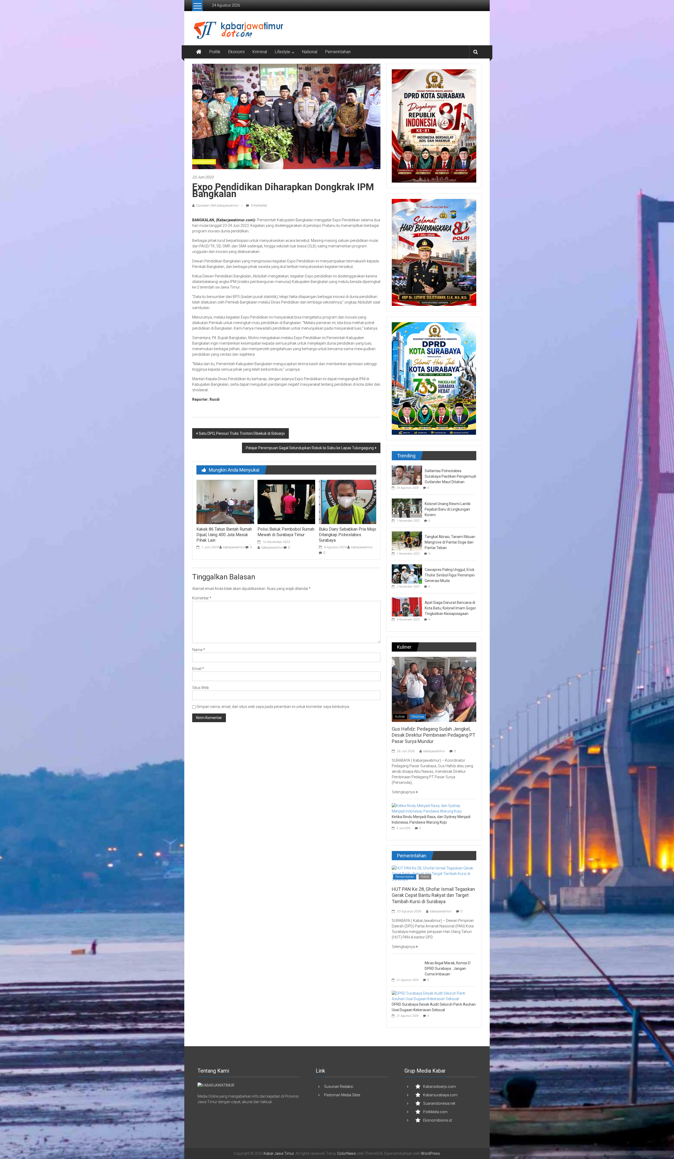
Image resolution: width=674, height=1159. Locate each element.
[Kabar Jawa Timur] (198, 51)
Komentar (201, 598)
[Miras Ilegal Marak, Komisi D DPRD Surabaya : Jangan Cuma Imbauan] (407, 967)
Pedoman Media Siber (342, 1095)
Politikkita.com (435, 1112)
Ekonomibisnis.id (437, 1120)
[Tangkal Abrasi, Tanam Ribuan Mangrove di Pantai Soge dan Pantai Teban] (407, 541)
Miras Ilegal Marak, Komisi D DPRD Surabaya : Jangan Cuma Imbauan (447, 968)
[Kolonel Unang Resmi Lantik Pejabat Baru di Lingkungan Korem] (407, 508)
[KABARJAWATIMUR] (215, 1085)
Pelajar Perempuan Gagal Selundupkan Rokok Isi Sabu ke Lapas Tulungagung (310, 448)
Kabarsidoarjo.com (439, 1086)
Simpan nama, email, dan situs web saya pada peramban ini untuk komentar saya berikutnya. (273, 707)
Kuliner (400, 716)
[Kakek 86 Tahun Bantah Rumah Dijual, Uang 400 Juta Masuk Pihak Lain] (225, 502)
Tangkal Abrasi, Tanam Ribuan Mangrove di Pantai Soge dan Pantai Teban (450, 542)
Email (198, 669)
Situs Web (200, 688)
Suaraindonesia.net (439, 1103)
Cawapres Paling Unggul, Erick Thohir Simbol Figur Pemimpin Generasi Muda (450, 575)
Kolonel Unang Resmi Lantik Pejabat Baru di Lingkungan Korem (447, 509)
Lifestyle (282, 51)
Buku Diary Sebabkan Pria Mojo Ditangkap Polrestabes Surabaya (347, 535)
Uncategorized (204, 162)
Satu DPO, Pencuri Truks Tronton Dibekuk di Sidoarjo (242, 433)
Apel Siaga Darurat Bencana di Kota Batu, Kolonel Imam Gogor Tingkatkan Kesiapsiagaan (450, 608)
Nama (198, 650)
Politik (214, 51)
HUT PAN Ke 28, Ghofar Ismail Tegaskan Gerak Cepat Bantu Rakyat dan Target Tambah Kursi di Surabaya (433, 895)
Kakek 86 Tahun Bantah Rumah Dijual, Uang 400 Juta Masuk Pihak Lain (224, 535)
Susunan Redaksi (338, 1086)
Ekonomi (236, 51)
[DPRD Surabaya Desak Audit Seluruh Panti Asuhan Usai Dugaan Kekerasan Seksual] (433, 996)
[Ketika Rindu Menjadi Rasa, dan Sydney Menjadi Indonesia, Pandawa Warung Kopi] (433, 808)
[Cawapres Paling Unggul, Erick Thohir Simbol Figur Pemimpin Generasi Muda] (407, 573)
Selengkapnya (404, 792)
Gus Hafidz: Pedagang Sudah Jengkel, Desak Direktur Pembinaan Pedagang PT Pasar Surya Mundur (433, 735)
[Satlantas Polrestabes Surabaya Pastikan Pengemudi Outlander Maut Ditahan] (407, 475)
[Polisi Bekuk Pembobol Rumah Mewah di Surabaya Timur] (286, 502)
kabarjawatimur (234, 547)
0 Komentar (258, 205)
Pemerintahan (338, 51)
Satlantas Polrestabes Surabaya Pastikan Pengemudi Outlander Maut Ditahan (450, 476)
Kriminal (259, 51)
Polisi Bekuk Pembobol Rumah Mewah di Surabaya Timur (285, 532)
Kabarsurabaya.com (440, 1095)
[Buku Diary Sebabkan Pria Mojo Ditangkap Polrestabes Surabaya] (347, 502)
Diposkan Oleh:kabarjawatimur (217, 205)
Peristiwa (418, 716)
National (309, 51)
